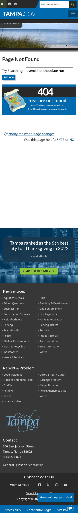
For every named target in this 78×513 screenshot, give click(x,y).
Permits (44, 330)
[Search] (73, 4)
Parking (8, 325)
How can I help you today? (56, 497)
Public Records (49, 335)
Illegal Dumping (49, 385)
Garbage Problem (50, 380)
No (71, 139)
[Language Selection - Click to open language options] (3, 4)
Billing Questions (14, 303)
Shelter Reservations (16, 341)
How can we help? (50, 4)
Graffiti (8, 385)
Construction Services (17, 314)
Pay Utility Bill (12, 330)
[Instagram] (56, 485)
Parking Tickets (49, 325)
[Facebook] (39, 485)
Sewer (7, 396)
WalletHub (40, 256)
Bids (42, 298)
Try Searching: (13, 70)
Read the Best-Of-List (39, 271)
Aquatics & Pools (14, 298)
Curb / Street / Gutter (52, 374)
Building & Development (54, 303)
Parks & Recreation (51, 319)
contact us (36, 465)
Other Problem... (14, 401)
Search (9, 77)
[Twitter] (48, 485)
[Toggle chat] (69, 507)
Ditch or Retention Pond (18, 380)
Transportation (49, 341)
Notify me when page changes (31, 134)
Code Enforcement (51, 308)
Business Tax (11, 308)
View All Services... (15, 357)
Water (43, 352)
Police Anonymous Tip (53, 390)
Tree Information (50, 346)
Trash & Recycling (14, 346)
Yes (61, 139)
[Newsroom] (15, 4)
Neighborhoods (13, 319)
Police (7, 335)
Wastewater (11, 352)
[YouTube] (65, 485)
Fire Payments (48, 314)
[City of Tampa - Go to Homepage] (19, 14)
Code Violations (13, 374)
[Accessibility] (9, 4)
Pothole (8, 390)
